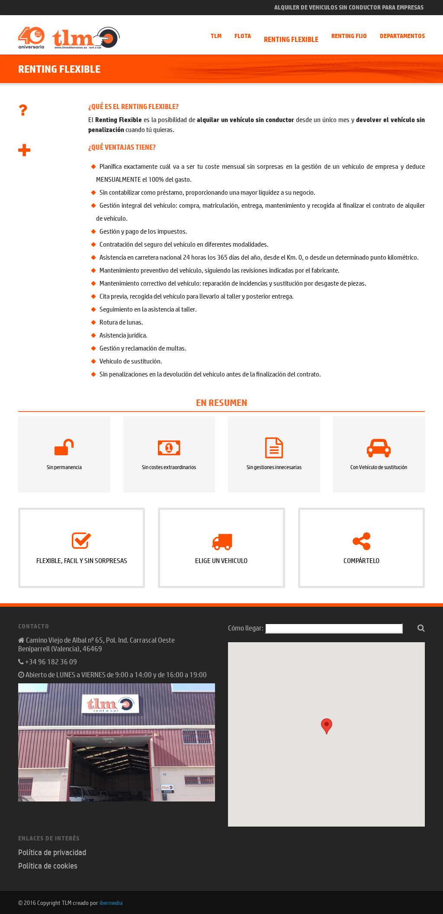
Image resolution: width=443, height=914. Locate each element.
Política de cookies (47, 865)
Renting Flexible (291, 39)
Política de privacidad (52, 852)
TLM (216, 36)
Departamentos (402, 36)
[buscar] (421, 627)
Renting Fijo (349, 36)
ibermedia (111, 902)
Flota (242, 36)
